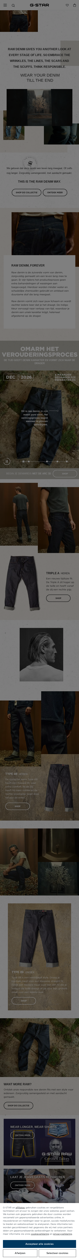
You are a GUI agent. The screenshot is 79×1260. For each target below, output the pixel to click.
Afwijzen (20, 1253)
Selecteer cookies (57, 1253)
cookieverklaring (40, 1234)
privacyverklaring (62, 1234)
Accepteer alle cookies (39, 1244)
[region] (39, 1231)
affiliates (20, 1207)
